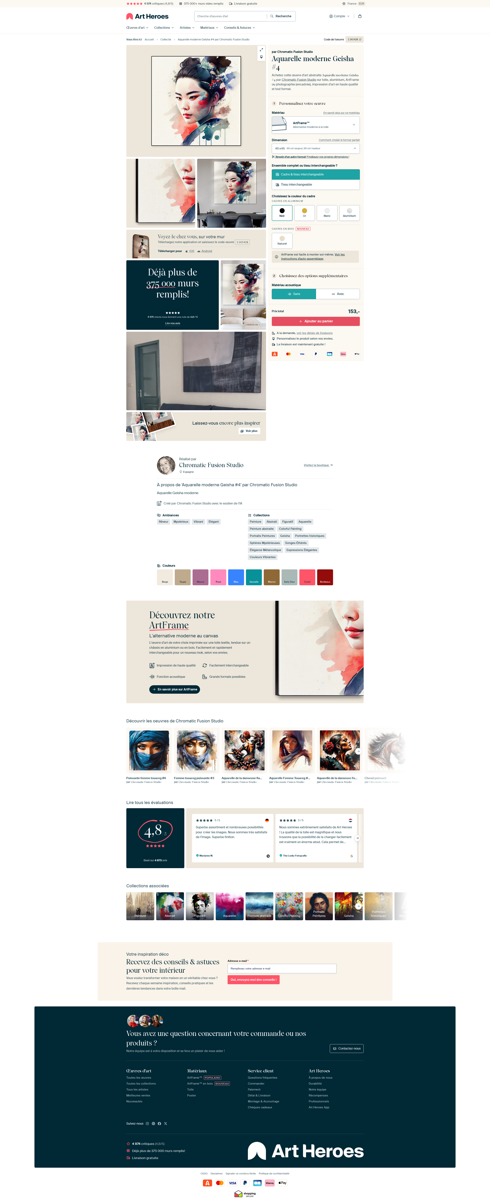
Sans (296, 294)
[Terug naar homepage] (147, 16)
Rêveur (163, 522)
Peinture (255, 522)
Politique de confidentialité (274, 1173)
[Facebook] (159, 1124)
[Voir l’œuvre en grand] (261, 49)
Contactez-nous (349, 1048)
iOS (191, 251)
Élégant (214, 522)
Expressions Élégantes (302, 550)
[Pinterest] (153, 1124)
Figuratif (287, 522)
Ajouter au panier (319, 321)
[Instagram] (147, 1124)
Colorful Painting (290, 529)
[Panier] (360, 16)
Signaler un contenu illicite (241, 1173)
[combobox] (230, 16)
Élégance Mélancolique (265, 550)
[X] (165, 1124)
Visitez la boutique (317, 465)
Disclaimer (217, 1173)
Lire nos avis (172, 323)
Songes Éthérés (296, 543)
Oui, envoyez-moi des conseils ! (254, 979)
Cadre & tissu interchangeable (302, 174)
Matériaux (207, 28)
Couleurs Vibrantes (263, 557)
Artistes (185, 28)
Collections (162, 28)
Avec (340, 294)
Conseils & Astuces (237, 28)
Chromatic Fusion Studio (295, 52)
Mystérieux (181, 522)
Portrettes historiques (309, 536)
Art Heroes (319, 1070)
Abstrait (272, 522)
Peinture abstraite (262, 529)
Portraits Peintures (262, 536)
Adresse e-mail (238, 960)
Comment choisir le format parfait (339, 140)
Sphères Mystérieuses (265, 543)
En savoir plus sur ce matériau (341, 113)
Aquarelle (305, 522)
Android (207, 251)
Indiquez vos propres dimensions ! (312, 157)
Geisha (285, 536)
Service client (261, 1070)
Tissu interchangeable (296, 185)
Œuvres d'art (135, 28)
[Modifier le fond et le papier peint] (261, 57)
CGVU (204, 1173)
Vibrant (198, 522)
